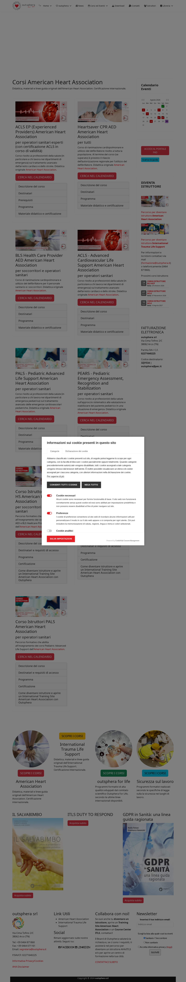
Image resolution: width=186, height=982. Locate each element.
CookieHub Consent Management (127, 540)
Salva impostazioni (61, 539)
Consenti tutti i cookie (63, 485)
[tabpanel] (93, 519)
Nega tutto (91, 485)
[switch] (48, 495)
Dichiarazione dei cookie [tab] (76, 451)
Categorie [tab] (54, 451)
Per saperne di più (55, 476)
